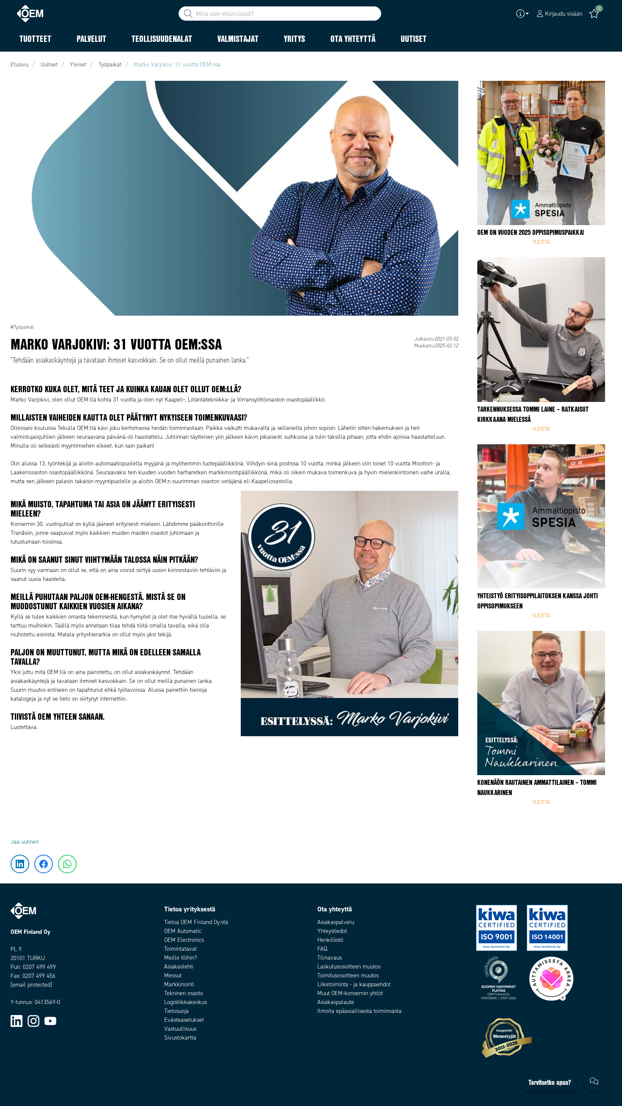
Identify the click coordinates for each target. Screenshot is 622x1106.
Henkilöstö (330, 940)
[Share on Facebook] (20, 116)
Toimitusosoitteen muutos (348, 975)
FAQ (322, 948)
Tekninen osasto (183, 993)
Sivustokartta (180, 1037)
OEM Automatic (182, 931)
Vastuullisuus (180, 1028)
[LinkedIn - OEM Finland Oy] (16, 1020)
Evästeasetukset (184, 1019)
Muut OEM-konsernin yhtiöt (350, 993)
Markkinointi (179, 984)
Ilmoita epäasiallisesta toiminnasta (359, 1011)
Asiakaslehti (178, 966)
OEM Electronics (184, 940)
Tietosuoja (176, 1011)
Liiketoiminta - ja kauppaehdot (354, 984)
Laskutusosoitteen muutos (348, 966)
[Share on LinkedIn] (20, 91)
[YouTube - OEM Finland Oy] (50, 1020)
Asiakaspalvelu (335, 922)
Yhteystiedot (332, 931)
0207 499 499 (39, 967)
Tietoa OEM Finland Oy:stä (196, 922)
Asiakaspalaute (335, 1002)
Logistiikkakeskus (185, 1002)
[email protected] (31, 984)
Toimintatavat (180, 948)
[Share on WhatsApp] (20, 142)
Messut (173, 975)
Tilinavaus (329, 957)
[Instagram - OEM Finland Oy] (33, 1020)
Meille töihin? (180, 957)
